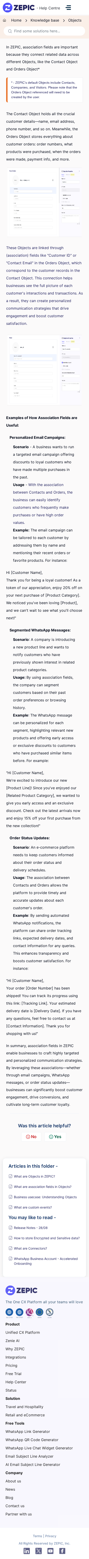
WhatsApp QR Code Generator (31, 1439)
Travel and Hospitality (24, 1406)
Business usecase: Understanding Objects (45, 1197)
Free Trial (13, 1373)
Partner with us (18, 1514)
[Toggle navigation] (68, 7)
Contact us (14, 1505)
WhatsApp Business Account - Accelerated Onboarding (46, 1261)
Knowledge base (45, 20)
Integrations (15, 1357)
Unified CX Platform (22, 1332)
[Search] (9, 31)
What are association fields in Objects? (42, 1187)
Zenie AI (12, 1340)
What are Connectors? (30, 1248)
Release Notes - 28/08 (31, 1228)
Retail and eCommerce (25, 1415)
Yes (57, 1136)
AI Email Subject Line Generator (32, 1464)
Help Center (15, 1382)
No (34, 1136)
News (10, 1489)
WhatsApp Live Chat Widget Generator (39, 1448)
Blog (9, 1497)
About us (13, 1481)
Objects (74, 20)
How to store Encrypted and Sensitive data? (47, 1238)
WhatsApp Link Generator (27, 1431)
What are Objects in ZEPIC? (34, 1176)
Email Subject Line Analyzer (29, 1456)
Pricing (11, 1365)
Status (10, 1390)
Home (16, 20)
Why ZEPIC (15, 1349)
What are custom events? (33, 1207)
